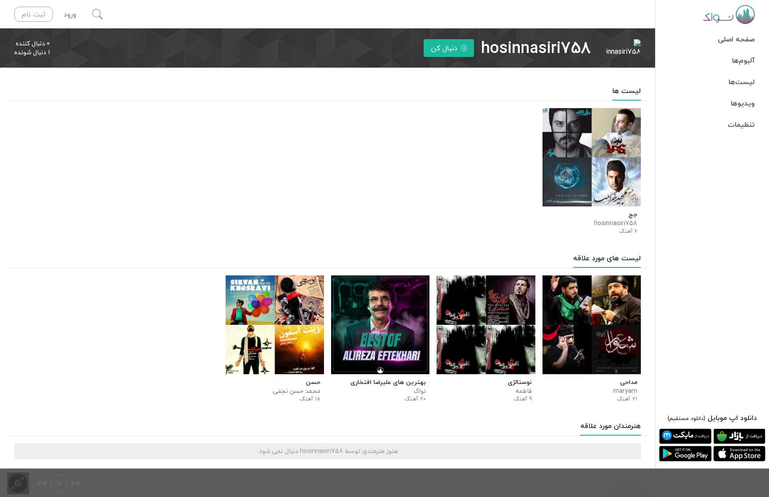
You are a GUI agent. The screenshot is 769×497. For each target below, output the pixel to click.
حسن (313, 382)
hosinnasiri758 (615, 223)
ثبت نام (33, 14)
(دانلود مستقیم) (686, 418)
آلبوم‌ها (743, 60)
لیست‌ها (742, 82)
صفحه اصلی (736, 39)
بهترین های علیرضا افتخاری (388, 382)
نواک (419, 391)
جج (632, 214)
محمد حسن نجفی (296, 391)
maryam (625, 391)
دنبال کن (444, 48)
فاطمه (523, 391)
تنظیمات (741, 124)
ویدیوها (743, 103)
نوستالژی (519, 382)
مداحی (628, 382)
